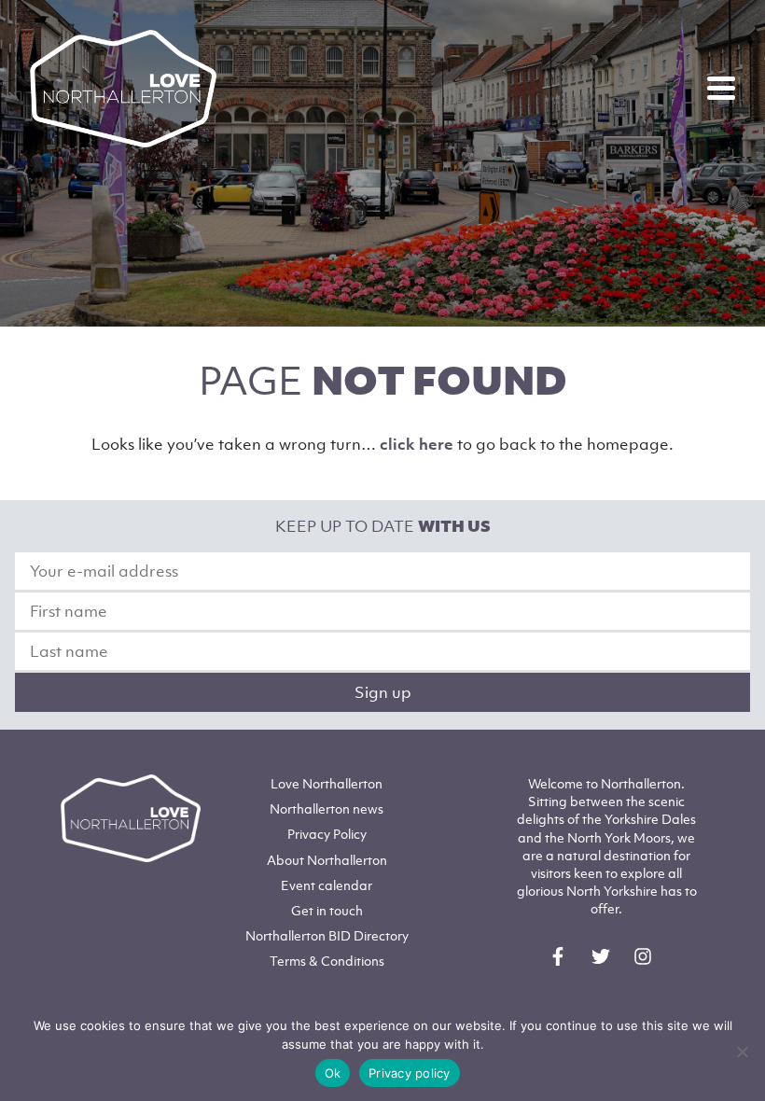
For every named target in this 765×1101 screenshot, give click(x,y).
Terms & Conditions (327, 960)
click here (416, 444)
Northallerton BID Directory (327, 935)
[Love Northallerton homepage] (123, 88)
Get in (327, 910)
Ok (333, 1073)
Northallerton (326, 808)
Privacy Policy (327, 834)
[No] (741, 1051)
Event (326, 885)
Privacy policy (410, 1073)
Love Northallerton (326, 783)
